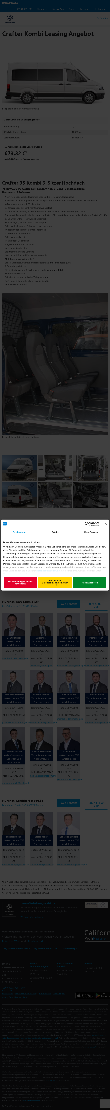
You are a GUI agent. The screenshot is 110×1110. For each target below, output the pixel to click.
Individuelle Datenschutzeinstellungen (55, 581)
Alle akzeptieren (90, 582)
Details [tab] (55, 532)
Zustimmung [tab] (19, 532)
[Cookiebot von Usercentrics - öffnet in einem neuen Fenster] (86, 524)
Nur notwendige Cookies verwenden (20, 582)
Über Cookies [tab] (91, 532)
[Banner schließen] (106, 524)
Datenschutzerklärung (48, 570)
